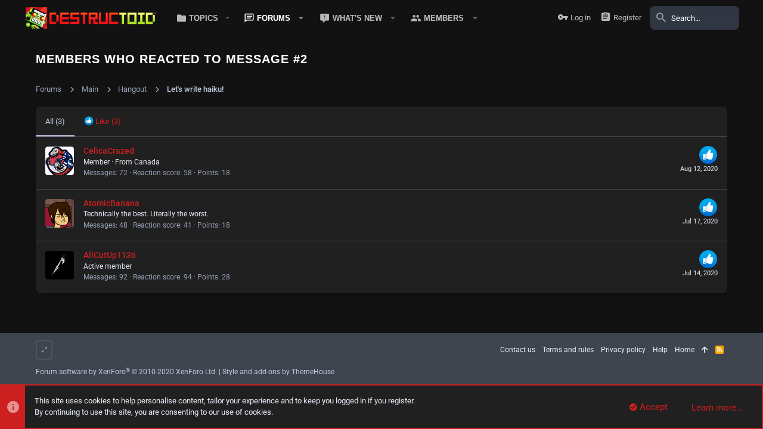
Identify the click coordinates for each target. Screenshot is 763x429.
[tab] (103, 121)
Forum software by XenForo (126, 372)
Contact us (517, 350)
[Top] (705, 350)
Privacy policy (623, 350)
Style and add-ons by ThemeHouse (278, 372)
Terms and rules (568, 350)
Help (660, 350)
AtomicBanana (111, 203)
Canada (147, 162)
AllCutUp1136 (109, 255)
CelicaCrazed (108, 151)
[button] (200, 18)
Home (684, 350)
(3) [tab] (55, 121)
